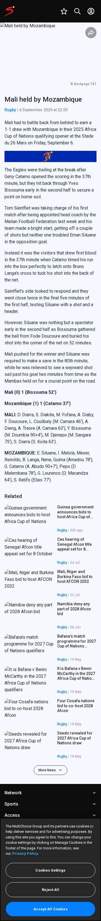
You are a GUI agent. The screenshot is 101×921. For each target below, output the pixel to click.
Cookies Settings (50, 870)
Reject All (50, 890)
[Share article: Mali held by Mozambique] (91, 32)
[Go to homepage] (9, 11)
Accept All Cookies (50, 909)
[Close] (92, 827)
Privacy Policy (25, 853)
